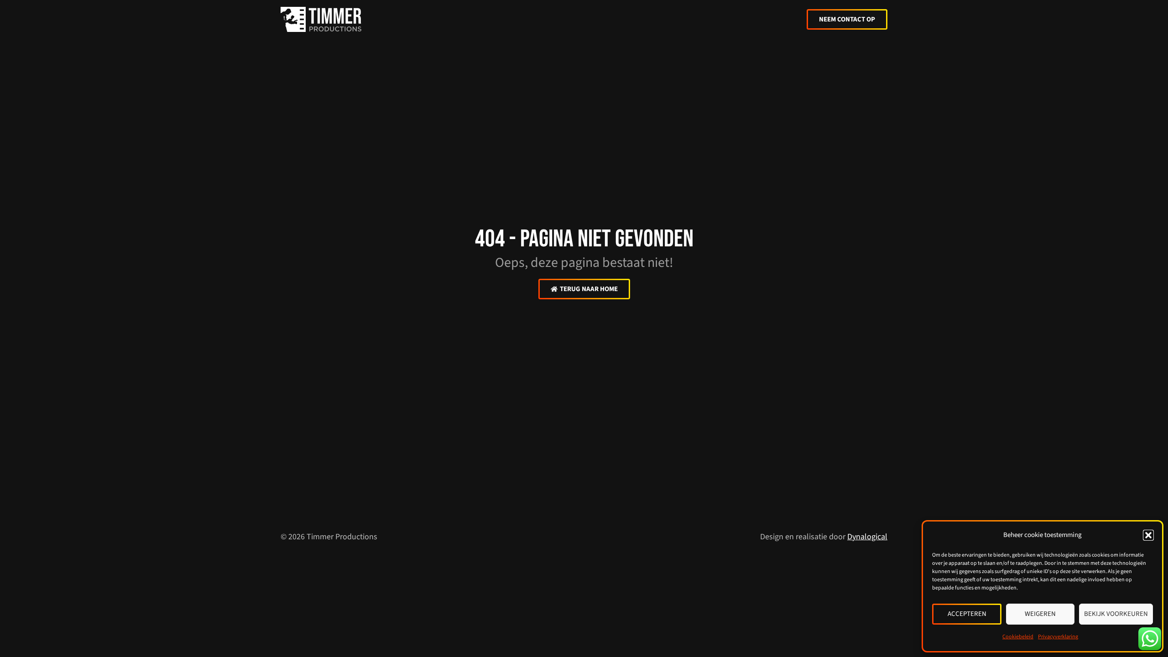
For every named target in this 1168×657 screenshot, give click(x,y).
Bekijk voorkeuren (1116, 614)
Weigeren (1040, 614)
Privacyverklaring (1058, 637)
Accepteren (967, 614)
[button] (1148, 535)
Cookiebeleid (1017, 637)
